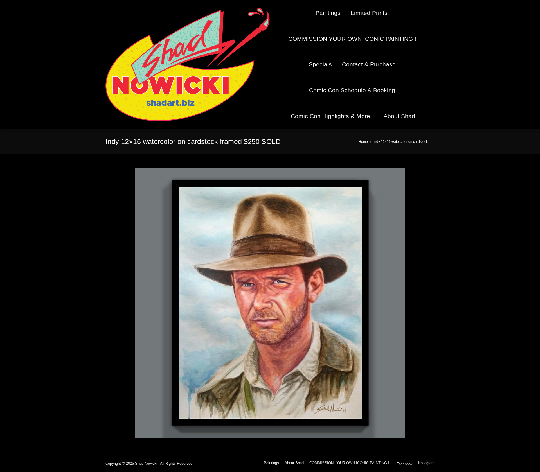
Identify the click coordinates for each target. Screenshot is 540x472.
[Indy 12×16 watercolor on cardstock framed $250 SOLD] (270, 303)
